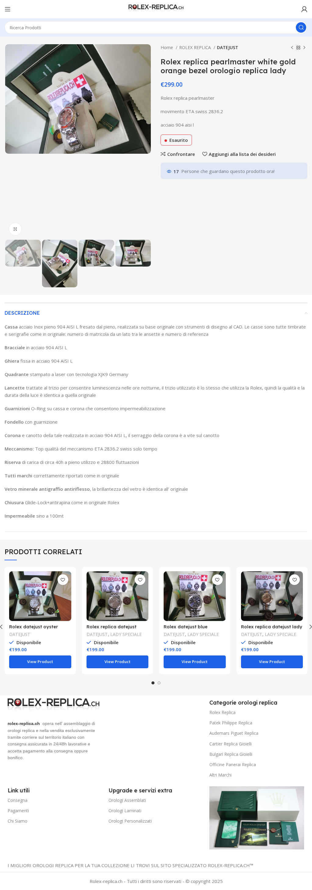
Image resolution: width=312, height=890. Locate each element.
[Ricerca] (301, 27)
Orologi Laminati (124, 810)
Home (167, 47)
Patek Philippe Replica (230, 723)
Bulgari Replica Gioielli (230, 754)
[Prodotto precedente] (292, 48)
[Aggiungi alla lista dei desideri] (63, 579)
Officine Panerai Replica (232, 764)
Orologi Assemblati (127, 800)
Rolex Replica (222, 712)
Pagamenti (18, 810)
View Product (40, 661)
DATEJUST (227, 47)
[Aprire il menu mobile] (8, 9)
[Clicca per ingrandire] (15, 229)
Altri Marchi (220, 775)
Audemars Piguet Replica (233, 733)
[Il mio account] (304, 9)
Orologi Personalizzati (130, 821)
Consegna (17, 800)
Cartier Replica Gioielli (230, 744)
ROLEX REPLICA (195, 47)
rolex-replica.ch (24, 723)
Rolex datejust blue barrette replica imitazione (194, 629)
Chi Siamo (17, 821)
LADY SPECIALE (126, 634)
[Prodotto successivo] (304, 48)
